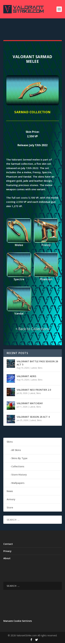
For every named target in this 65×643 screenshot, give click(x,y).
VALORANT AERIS (26, 376)
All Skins (16, 450)
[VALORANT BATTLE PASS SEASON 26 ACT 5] (11, 363)
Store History (19, 474)
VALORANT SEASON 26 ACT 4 (33, 416)
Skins (40, 367)
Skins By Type (19, 458)
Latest (34, 367)
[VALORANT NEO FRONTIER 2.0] (11, 392)
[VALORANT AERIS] (11, 378)
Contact (8, 543)
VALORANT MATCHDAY (30, 403)
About (6, 558)
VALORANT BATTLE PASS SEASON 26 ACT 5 (37, 363)
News (10, 491)
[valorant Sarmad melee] (32, 104)
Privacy (7, 551)
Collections (17, 466)
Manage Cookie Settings (17, 620)
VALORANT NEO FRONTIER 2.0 (34, 389)
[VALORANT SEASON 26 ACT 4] (11, 419)
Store (10, 507)
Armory (11, 499)
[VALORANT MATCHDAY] (11, 405)
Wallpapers (17, 483)
